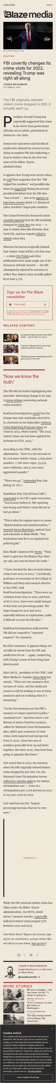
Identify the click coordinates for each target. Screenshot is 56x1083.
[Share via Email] (31, 955)
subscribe (9, 5)
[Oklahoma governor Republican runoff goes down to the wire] (10, 359)
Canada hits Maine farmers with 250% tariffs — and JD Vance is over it (36, 336)
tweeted (8, 529)
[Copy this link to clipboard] (37, 955)
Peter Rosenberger (36, 1012)
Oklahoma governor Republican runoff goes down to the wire (36, 358)
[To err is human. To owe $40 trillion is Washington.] (13, 1007)
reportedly (40, 916)
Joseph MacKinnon (15, 85)
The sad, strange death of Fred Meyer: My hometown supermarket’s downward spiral (39, 1019)
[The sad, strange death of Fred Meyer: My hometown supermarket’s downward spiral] (13, 1020)
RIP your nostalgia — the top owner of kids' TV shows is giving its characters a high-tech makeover (39, 993)
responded (29, 480)
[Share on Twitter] (25, 955)
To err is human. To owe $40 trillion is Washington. (39, 1005)
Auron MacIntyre (24, 529)
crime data (24, 224)
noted (36, 413)
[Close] (52, 1028)
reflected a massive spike (18, 781)
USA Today (22, 256)
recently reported (13, 220)
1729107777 (29, 857)
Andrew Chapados (35, 999)
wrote (38, 551)
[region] (28, 1053)
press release (14, 400)
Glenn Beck (39, 677)
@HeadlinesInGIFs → (29, 977)
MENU (50, 5)
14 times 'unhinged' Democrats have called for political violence (36, 347)
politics (8, 56)
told (9, 179)
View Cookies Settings (28, 1077)
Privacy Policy (35, 311)
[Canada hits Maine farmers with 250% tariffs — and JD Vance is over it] (10, 337)
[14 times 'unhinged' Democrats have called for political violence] (10, 348)
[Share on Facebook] (18, 955)
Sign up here (38, 943)
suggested (20, 188)
